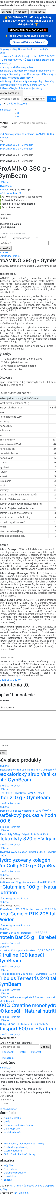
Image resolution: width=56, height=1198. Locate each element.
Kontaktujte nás (12, 1132)
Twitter (22, 1051)
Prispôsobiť (20, 11)
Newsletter (10, 1176)
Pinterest (36, 1051)
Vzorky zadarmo (13, 1150)
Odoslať (45, 1046)
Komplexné (28, 134)
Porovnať (15, 785)
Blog (52, 59)
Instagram (8, 1057)
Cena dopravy (10, 59)
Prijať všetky (38, 11)
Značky (8, 1179)
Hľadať (13, 122)
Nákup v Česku (10, 56)
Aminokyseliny (13, 134)
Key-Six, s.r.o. (21, 1192)
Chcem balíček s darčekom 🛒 (29, 42)
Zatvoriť (6, 11)
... (45, 84)
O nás (7, 1121)
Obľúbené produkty (15, 1172)
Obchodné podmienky (16, 1147)
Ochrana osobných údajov (18, 1125)
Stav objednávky (32, 88)
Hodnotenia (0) (12, 255)
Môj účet (9, 1165)
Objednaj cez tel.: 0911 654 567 (37, 56)
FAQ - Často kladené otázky (33, 59)
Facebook (8, 1051)
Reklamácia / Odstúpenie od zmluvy (24, 1143)
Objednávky (10, 1169)
